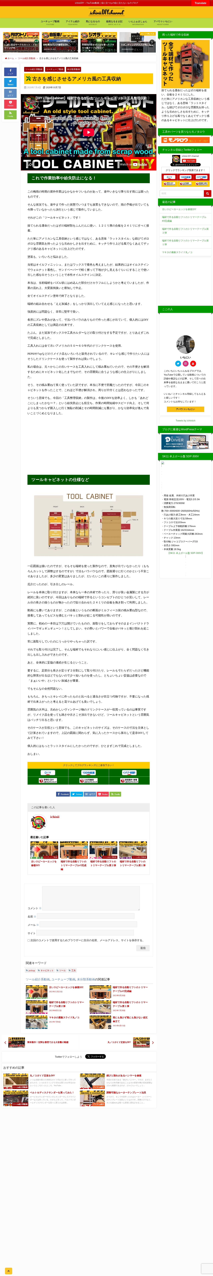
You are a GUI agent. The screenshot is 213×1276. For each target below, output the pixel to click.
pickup (32, 970)
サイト (32, 933)
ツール (62, 970)
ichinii (54, 817)
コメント (35, 908)
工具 (73, 970)
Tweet (10, 85)
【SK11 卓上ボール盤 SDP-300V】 (185, 553)
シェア (10, 74)
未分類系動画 (73, 69)
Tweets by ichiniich (185, 420)
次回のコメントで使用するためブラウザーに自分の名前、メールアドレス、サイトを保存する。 (87, 940)
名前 (32, 916)
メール (33, 925)
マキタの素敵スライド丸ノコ (177, 252)
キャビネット (47, 970)
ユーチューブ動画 (54, 69)
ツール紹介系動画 (33, 69)
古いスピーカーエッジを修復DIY (179, 209)
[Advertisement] (58, 443)
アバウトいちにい (185, 409)
